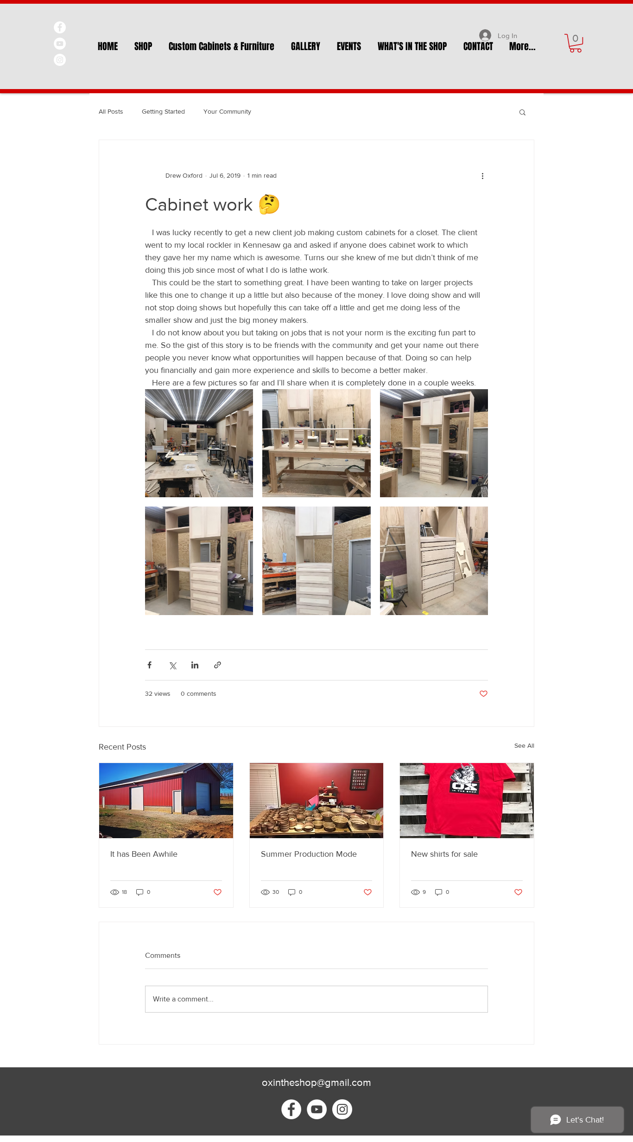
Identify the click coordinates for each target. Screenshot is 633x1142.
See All (524, 745)
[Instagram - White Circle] (60, 60)
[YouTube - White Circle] (60, 44)
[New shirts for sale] (467, 800)
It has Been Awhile (143, 854)
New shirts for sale (444, 854)
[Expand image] (199, 443)
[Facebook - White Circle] (60, 27)
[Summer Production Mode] (317, 800)
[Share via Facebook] (149, 665)
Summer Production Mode (309, 854)
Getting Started (163, 111)
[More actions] (482, 175)
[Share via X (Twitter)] (172, 665)
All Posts (111, 111)
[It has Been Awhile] (166, 800)
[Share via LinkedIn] (194, 665)
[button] (575, 43)
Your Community (227, 111)
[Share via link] (217, 665)
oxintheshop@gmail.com (316, 1082)
